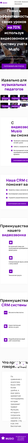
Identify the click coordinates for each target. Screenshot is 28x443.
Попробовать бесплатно (14, 66)
